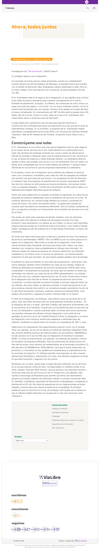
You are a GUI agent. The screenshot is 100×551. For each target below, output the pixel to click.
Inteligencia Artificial (59, 409)
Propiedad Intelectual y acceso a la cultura (32, 59)
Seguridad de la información (62, 424)
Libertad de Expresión (60, 412)
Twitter (76, 2)
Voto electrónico (58, 428)
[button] (88, 8)
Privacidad (56, 416)
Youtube (81, 2)
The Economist (35, 71)
